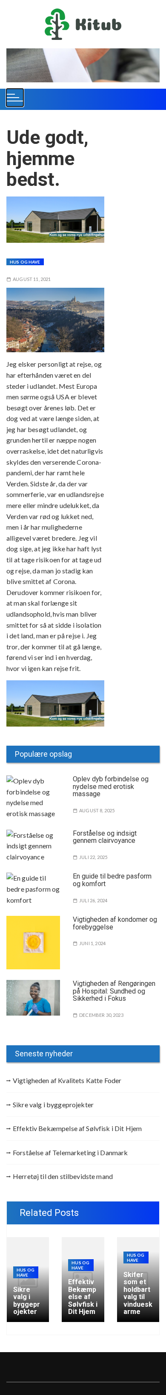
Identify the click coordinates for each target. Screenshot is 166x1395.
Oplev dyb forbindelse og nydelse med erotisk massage (111, 786)
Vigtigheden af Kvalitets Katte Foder (67, 1080)
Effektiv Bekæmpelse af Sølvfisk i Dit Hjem (77, 1128)
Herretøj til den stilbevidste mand (63, 1176)
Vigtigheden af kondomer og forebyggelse (115, 923)
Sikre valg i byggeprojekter (53, 1104)
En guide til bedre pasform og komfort (112, 880)
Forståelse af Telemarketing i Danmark (70, 1152)
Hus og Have (25, 261)
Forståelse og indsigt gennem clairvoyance (105, 837)
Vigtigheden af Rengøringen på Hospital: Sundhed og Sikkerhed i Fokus (114, 991)
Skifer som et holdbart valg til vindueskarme (137, 1293)
